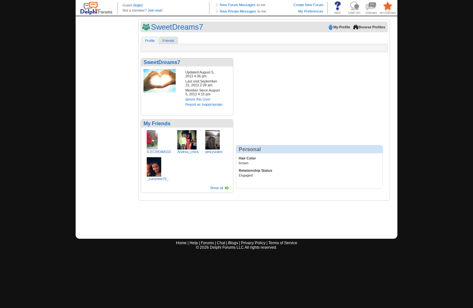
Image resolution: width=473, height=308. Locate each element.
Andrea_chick (188, 152)
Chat (221, 243)
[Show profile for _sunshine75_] (154, 165)
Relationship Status (255, 170)
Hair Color (247, 158)
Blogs (233, 243)
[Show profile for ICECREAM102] (152, 138)
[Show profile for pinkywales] (212, 138)
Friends (168, 41)
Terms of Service (282, 243)
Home (181, 243)
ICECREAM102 (159, 152)
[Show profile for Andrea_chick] (187, 138)
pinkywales (214, 152)
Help (194, 243)
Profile (150, 41)
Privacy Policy (253, 243)
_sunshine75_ (158, 179)
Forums (207, 243)
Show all (216, 188)
